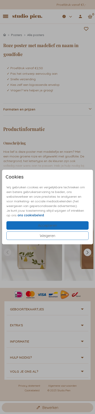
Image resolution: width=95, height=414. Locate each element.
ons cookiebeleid (30, 215)
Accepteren (47, 225)
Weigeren (47, 235)
